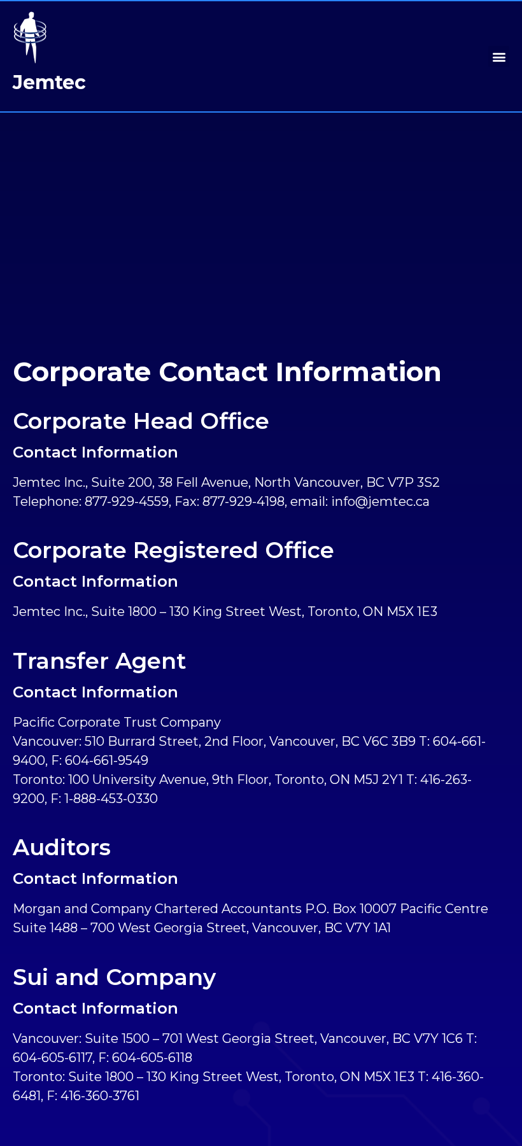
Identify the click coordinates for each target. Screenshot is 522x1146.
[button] (498, 56)
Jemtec (49, 82)
